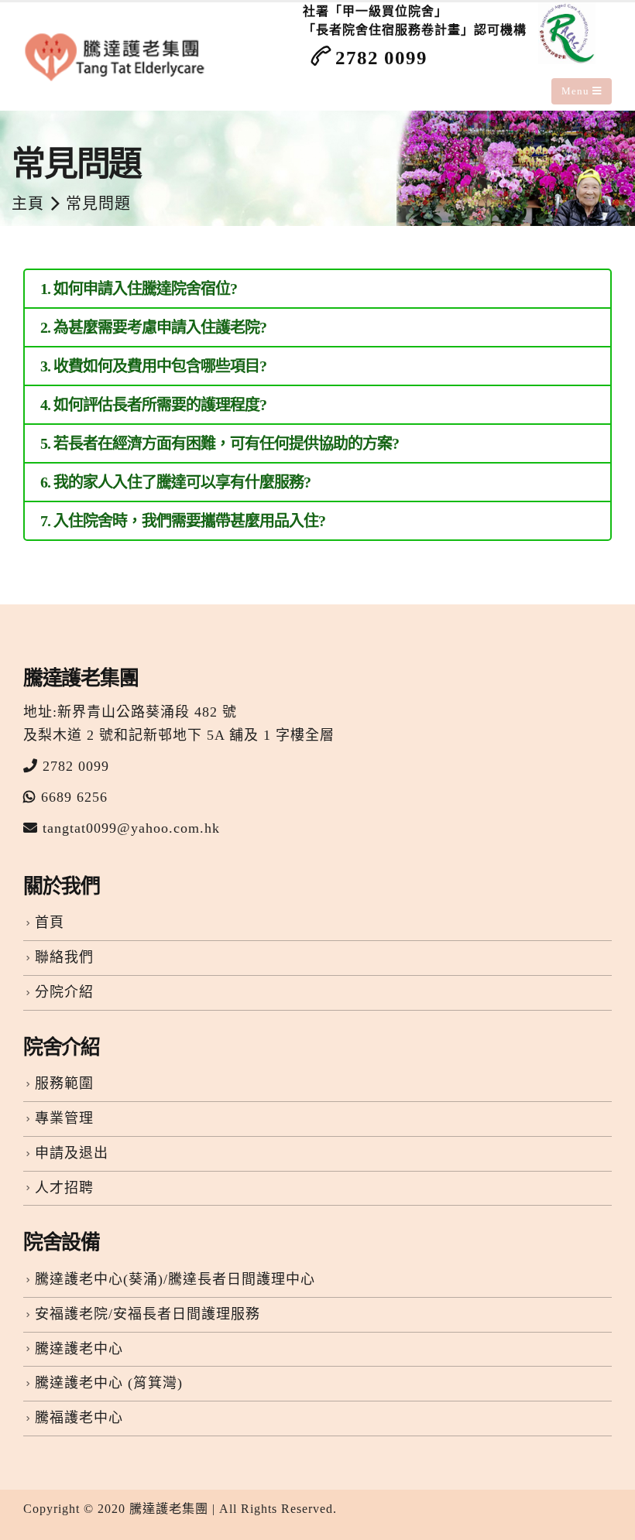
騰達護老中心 (79, 1349)
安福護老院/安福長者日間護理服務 (147, 1314)
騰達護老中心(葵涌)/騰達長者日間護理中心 (175, 1279)
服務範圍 (64, 1083)
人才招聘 (64, 1188)
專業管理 (64, 1118)
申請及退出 (71, 1153)
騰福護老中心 (79, 1417)
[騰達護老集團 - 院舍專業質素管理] (117, 57)
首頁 (49, 922)
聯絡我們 (64, 957)
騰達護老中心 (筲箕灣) (109, 1383)
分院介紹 (64, 992)
